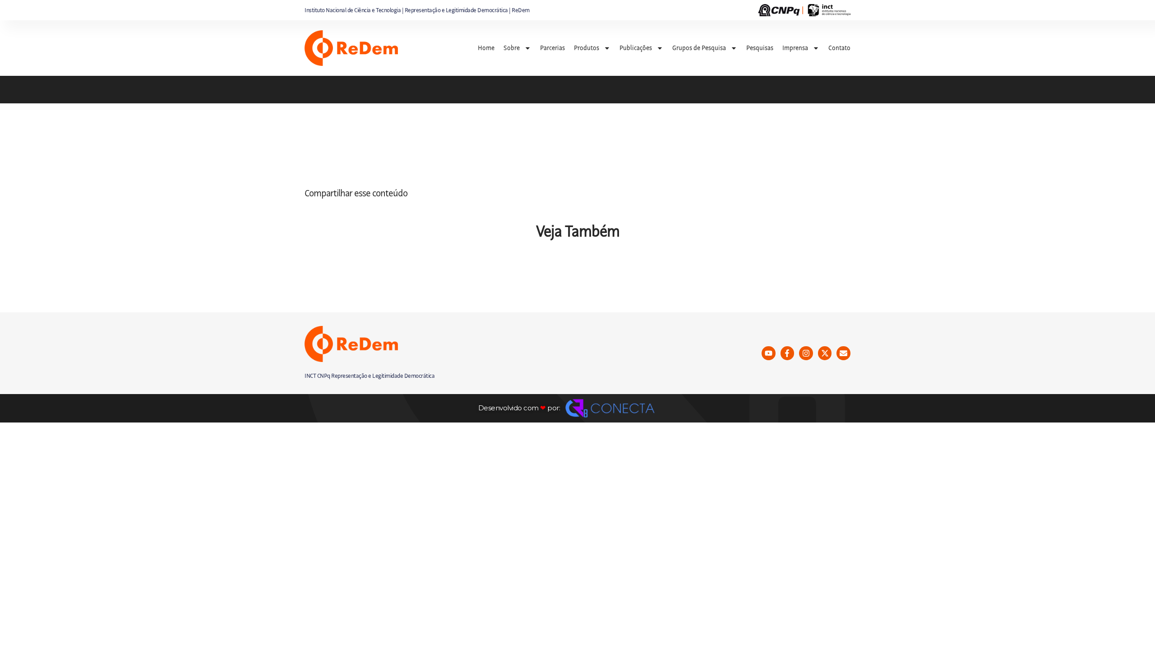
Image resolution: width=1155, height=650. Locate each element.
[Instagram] (806, 353)
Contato (839, 47)
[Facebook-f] (788, 353)
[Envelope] (843, 353)
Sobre (512, 47)
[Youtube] (769, 353)
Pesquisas (759, 47)
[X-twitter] (825, 353)
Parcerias (552, 47)
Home (486, 47)
